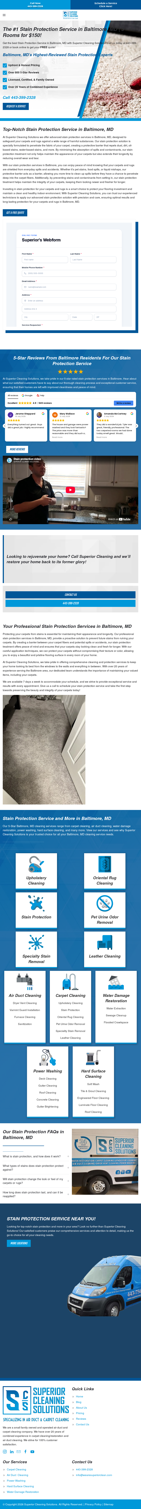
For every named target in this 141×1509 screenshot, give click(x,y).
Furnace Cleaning (24, 1017)
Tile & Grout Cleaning (93, 1091)
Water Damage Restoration (116, 998)
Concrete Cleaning (48, 1099)
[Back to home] (70, 15)
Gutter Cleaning (47, 1085)
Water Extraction (116, 1008)
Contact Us (71, 594)
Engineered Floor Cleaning (93, 1098)
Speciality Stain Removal (70, 1031)
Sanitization (25, 1024)
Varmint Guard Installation (25, 1010)
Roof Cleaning (47, 1092)
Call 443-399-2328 (19, 97)
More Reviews (17, 449)
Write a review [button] (123, 403)
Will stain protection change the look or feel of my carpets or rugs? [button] (33, 1181)
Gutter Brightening (47, 1106)
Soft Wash (93, 1084)
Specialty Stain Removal (36, 958)
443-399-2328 (70, 603)
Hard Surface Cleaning (93, 1073)
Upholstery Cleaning (36, 880)
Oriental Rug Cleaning (104, 880)
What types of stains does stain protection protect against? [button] (33, 1167)
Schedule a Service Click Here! (105, 5)
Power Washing (47, 1071)
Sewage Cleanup (116, 1015)
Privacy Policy (93, 1504)
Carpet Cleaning (70, 995)
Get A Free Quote (15, 212)
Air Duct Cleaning (25, 995)
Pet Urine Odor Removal (104, 919)
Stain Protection (36, 917)
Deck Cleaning (47, 1078)
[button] (4, 15)
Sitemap (108, 1504)
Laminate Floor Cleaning (93, 1105)
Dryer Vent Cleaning (25, 1003)
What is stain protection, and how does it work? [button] (32, 1156)
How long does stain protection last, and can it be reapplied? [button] (33, 1194)
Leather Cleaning (104, 956)
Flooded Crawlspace (116, 1022)
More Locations (18, 1243)
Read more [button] (13, 437)
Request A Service (15, 106)
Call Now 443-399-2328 (35, 5)
